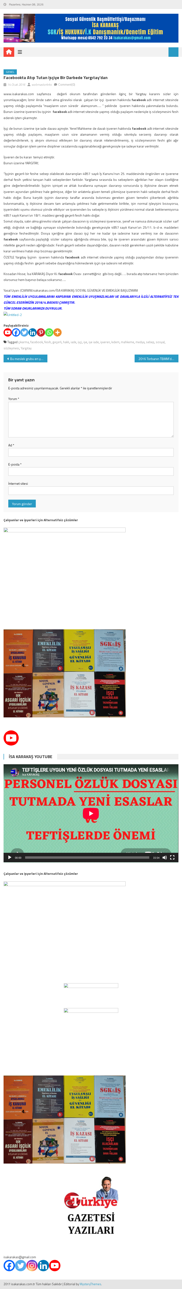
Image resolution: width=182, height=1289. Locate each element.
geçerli (57, 342)
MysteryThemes (90, 1284)
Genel (10, 72)
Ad (11, 445)
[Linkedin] (32, 332)
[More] (57, 332)
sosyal (160, 342)
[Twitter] (24, 332)
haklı (66, 342)
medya (140, 342)
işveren (105, 342)
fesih (47, 342)
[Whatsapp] (49, 332)
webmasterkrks (42, 84)
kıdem (115, 342)
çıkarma (23, 342)
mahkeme (127, 342)
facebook (36, 342)
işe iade (94, 342)
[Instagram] (32, 1265)
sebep (150, 342)
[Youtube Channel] (11, 738)
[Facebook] (16, 332)
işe (85, 342)
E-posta (15, 464)
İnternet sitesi (18, 483)
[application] (91, 813)
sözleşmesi (11, 348)
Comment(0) (66, 84)
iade (73, 342)
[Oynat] (9, 857)
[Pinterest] (41, 332)
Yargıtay (26, 348)
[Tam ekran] (172, 857)
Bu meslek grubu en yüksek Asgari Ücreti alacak (28, 358)
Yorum (13, 398)
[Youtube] (8, 332)
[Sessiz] (164, 857)
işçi (80, 342)
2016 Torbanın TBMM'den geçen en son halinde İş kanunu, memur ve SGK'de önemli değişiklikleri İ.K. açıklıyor (158, 358)
